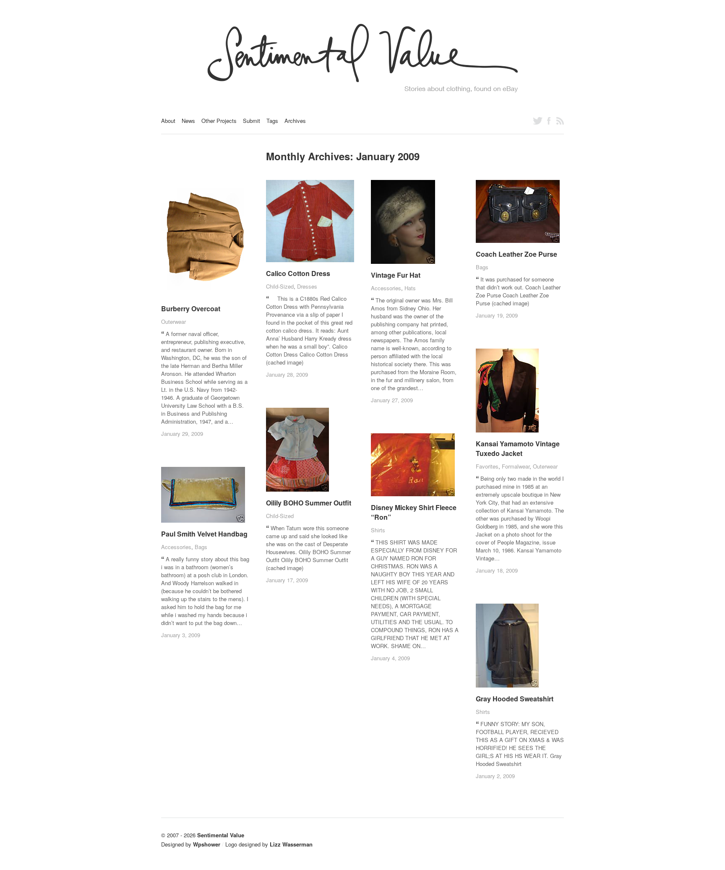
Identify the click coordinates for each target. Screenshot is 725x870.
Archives (295, 121)
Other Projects (219, 121)
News (188, 121)
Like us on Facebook (548, 121)
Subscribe (560, 121)
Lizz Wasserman (291, 844)
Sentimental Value (220, 835)
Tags (272, 121)
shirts (378, 530)
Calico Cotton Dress (298, 273)
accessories (386, 288)
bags (482, 267)
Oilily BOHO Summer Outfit (308, 503)
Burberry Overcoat (190, 308)
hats (410, 288)
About (168, 121)
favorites (487, 466)
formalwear (515, 466)
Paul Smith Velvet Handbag (204, 534)
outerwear (173, 322)
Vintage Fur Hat (395, 275)
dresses (307, 286)
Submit (251, 121)
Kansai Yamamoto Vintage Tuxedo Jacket (518, 448)
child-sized (280, 286)
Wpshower (206, 844)
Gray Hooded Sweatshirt (514, 698)
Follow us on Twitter (537, 121)
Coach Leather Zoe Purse (516, 254)
